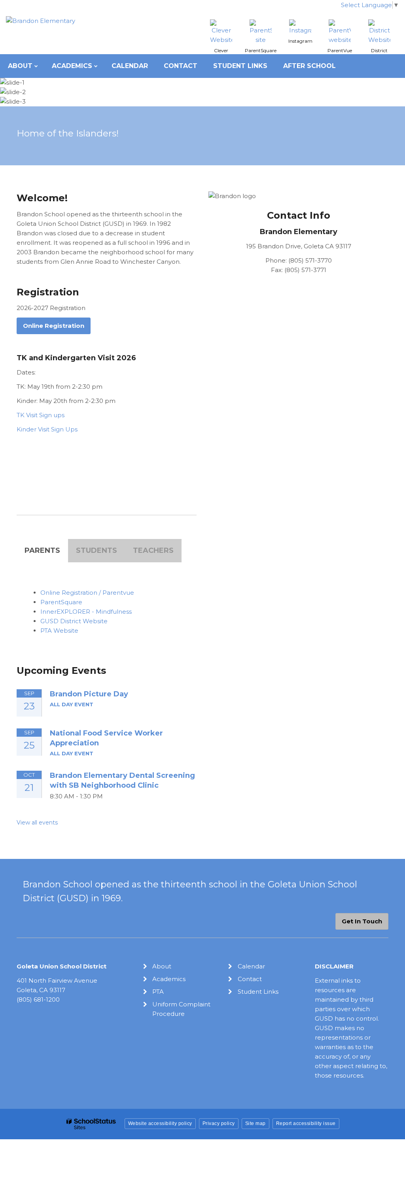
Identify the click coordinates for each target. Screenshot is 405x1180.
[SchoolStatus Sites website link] (91, 1124)
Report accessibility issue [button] (306, 1123)
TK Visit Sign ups (40, 415)
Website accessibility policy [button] (160, 1123)
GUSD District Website (74, 621)
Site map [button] (255, 1123)
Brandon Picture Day (89, 694)
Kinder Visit (34, 429)
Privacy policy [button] (218, 1123)
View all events (37, 822)
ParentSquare (61, 602)
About (161, 966)
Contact (250, 979)
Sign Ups (64, 429)
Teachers (153, 550)
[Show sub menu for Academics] (96, 66)
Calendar (251, 966)
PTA (158, 991)
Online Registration (53, 325)
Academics (168, 979)
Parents (42, 550)
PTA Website (59, 630)
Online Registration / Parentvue (87, 592)
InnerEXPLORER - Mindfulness (86, 611)
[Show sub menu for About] (36, 66)
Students (96, 550)
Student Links (258, 991)
